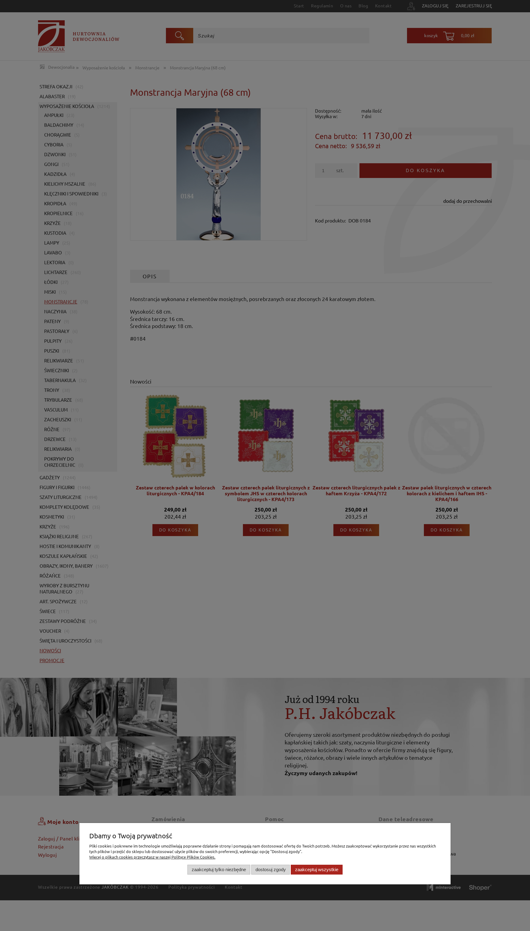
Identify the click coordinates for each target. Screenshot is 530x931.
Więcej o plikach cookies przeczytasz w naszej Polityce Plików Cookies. (152, 857)
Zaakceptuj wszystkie (316, 869)
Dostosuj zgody (270, 869)
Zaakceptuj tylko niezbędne (219, 869)
